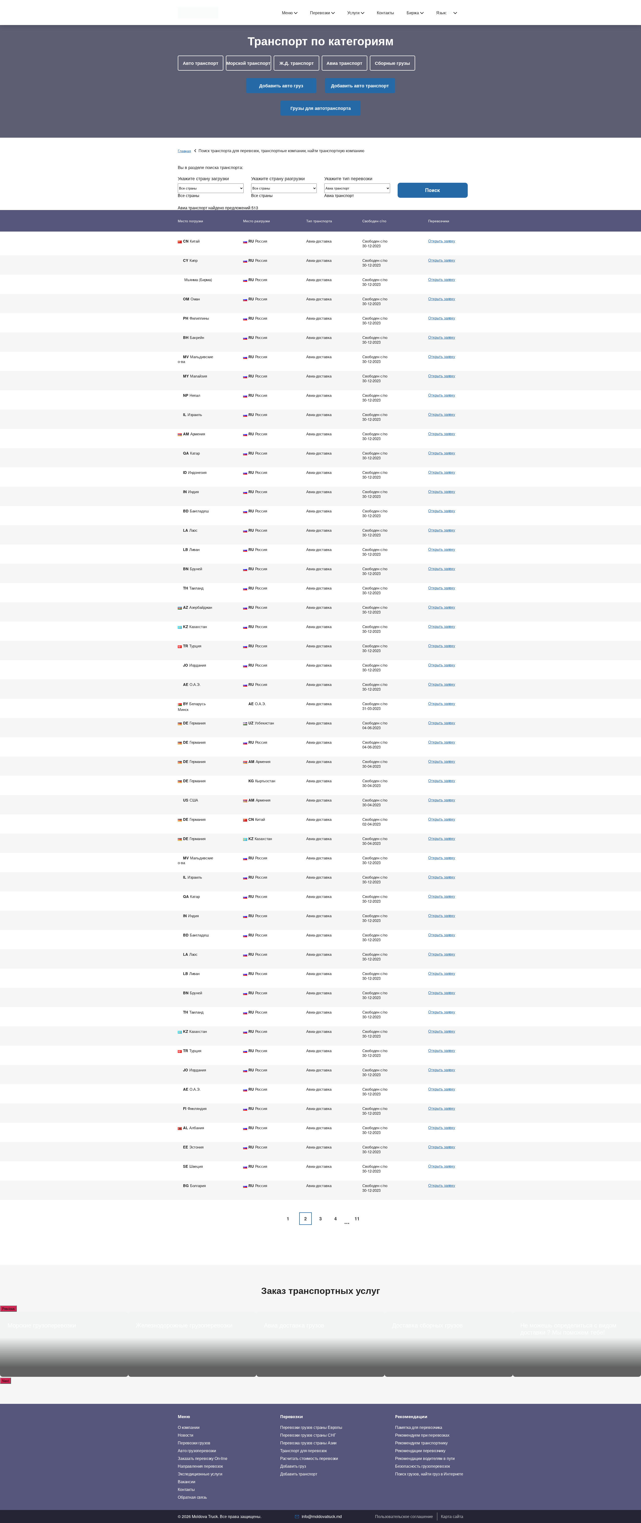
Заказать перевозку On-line (202, 1458)
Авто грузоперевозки (197, 1450)
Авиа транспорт (344, 63)
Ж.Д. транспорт (296, 63)
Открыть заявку (441, 241)
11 (357, 1218)
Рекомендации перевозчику (420, 1450)
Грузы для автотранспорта (320, 108)
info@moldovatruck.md (322, 1516)
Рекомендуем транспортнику (421, 1443)
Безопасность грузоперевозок (422, 1466)
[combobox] (188, 195)
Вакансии (186, 1481)
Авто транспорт (200, 63)
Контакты (385, 13)
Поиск (432, 190)
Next (5, 1380)
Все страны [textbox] (188, 195)
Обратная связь (192, 1497)
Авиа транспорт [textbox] (339, 195)
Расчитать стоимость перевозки (309, 1458)
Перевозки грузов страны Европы (311, 1427)
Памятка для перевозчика (418, 1427)
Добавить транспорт (298, 1474)
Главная (184, 150)
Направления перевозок (200, 1466)
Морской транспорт (248, 63)
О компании (188, 1427)
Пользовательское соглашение (404, 1516)
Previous (8, 1308)
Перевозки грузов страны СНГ (308, 1435)
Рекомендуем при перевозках (422, 1435)
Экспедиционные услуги (200, 1474)
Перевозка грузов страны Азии (308, 1443)
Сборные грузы (392, 63)
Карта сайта (452, 1516)
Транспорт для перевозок (303, 1450)
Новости (185, 1435)
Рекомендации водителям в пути (425, 1458)
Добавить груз (293, 1466)
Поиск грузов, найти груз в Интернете (429, 1474)
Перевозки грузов (194, 1443)
